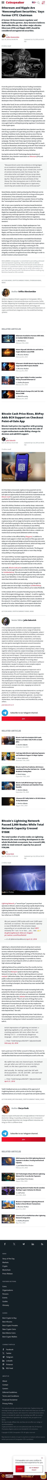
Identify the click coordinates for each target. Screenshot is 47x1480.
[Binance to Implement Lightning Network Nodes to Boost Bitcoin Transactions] (8, 1205)
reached (4, 976)
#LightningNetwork (11, 933)
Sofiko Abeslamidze (12, 37)
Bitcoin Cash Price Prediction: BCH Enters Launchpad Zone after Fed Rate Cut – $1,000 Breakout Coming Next (30, 769)
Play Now (43, 1476)
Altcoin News (7, 280)
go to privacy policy (34, 1469)
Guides (5, 1301)
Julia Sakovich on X (8, 705)
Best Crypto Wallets (9, 1337)
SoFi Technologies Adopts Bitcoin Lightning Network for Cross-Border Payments (30, 1175)
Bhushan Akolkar (23, 355)
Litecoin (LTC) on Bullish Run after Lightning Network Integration (30, 1217)
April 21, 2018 (9, 1081)
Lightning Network (8, 903)
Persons (5, 1294)
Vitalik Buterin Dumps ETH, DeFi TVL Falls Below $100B (29, 392)
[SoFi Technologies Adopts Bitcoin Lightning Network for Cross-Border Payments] (8, 1177)
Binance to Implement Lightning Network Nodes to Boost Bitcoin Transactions (30, 1203)
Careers (5, 1388)
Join (23, 719)
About (4, 1381)
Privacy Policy (7, 1403)
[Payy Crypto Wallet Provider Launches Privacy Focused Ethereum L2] (8, 381)
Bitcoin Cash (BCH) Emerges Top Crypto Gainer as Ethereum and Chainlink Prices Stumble (29, 785)
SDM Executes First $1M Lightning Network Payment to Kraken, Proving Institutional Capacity (30, 1160)
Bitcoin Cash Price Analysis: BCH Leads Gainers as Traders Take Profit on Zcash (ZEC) (29, 740)
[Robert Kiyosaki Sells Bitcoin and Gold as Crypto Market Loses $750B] (8, 353)
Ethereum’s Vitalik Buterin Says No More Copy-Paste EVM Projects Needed (29, 365)
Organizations (7, 1290)
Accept (19, 1469)
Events (4, 1298)
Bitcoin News (17, 1099)
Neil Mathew (22, 341)
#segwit (29, 933)
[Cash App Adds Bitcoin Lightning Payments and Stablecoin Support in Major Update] (8, 757)
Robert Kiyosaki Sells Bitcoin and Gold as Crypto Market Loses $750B (29, 351)
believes (22, 997)
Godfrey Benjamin (23, 382)
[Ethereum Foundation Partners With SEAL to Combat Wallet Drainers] (8, 339)
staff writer (21, 1193)
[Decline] (42, 1458)
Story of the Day (8, 1258)
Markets (5, 1262)
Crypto (4, 1266)
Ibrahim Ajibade (23, 745)
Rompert (14, 972)
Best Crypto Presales (10, 1325)
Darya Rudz (10, 854)
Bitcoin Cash (6, 497)
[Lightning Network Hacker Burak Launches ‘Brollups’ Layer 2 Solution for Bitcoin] (8, 1191)
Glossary (5, 1305)
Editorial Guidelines (9, 1392)
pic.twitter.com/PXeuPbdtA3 (15, 935)
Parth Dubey (22, 774)
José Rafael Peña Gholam (25, 1165)
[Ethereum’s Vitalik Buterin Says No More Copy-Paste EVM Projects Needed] (8, 367)
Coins (4, 1286)
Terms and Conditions (10, 1396)
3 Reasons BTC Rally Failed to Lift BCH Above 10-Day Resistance (30, 799)
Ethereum (33, 156)
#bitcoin (23, 933)
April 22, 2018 (31, 939)
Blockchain (6, 1270)
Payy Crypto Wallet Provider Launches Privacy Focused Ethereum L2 (29, 378)
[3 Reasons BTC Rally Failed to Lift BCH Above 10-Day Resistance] (8, 802)
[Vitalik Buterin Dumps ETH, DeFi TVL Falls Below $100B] (8, 395)
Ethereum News (35, 280)
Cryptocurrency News (20, 280)
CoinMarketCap (8, 572)
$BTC (37, 928)
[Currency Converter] (43, 2)
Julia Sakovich (10, 440)
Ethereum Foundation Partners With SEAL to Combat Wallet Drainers (30, 337)
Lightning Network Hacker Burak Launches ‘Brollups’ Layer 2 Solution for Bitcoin (30, 1189)
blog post (29, 537)
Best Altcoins (7, 1322)
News (4, 283)
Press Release (7, 1273)
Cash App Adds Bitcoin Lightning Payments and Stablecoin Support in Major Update (30, 754)
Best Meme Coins (9, 1333)
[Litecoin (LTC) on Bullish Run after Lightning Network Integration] (8, 1219)
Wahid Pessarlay (23, 396)
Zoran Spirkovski (23, 758)
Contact (5, 1385)
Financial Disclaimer (9, 1400)
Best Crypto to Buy (9, 1318)
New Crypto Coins (9, 1329)
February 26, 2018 (11, 1043)
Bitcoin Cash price (15, 568)
